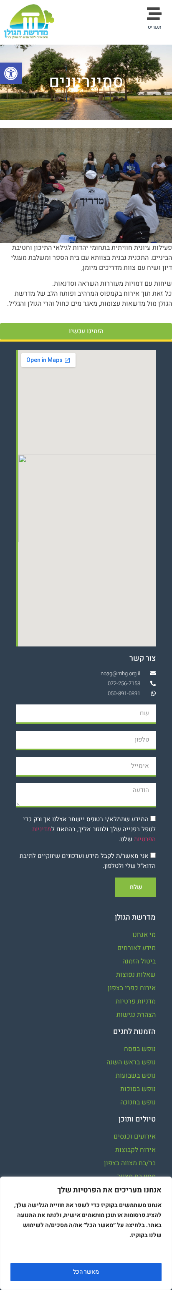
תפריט (155, 27)
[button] (11, 73)
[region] (86, 1233)
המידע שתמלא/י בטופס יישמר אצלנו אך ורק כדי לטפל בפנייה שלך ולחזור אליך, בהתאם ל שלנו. (89, 829)
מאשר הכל (86, 1271)
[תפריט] (154, 13)
